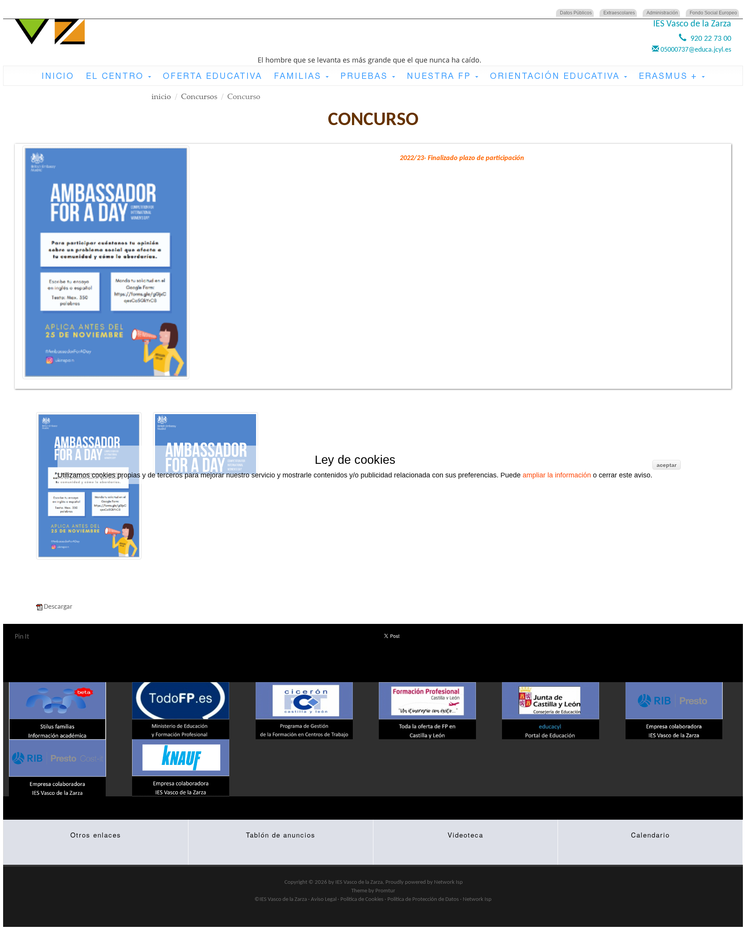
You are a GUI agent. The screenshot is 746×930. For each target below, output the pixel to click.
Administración (662, 13)
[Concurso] (105, 263)
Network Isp (448, 882)
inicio (161, 96)
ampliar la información (557, 475)
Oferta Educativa (212, 76)
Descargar (58, 607)
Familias (299, 76)
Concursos (199, 96)
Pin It (22, 637)
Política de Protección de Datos (423, 899)
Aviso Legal (323, 899)
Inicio (58, 76)
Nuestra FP (440, 76)
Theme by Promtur (373, 891)
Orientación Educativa (556, 76)
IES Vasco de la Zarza (359, 882)
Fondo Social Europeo (713, 13)
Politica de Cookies (361, 899)
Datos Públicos (576, 13)
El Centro (116, 76)
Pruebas (365, 76)
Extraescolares (619, 13)
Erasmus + (670, 76)
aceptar (666, 465)
